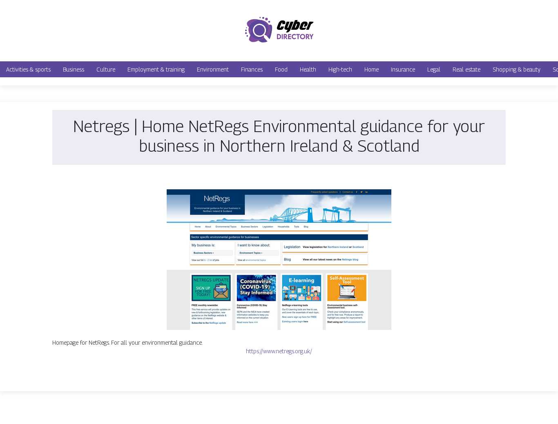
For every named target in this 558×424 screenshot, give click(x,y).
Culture (105, 69)
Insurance (403, 69)
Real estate (466, 69)
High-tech (340, 69)
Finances (252, 69)
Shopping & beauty (516, 69)
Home (371, 69)
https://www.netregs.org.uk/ (279, 351)
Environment (213, 69)
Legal (433, 69)
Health (308, 69)
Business (73, 69)
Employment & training (156, 69)
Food (281, 69)
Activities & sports (28, 69)
